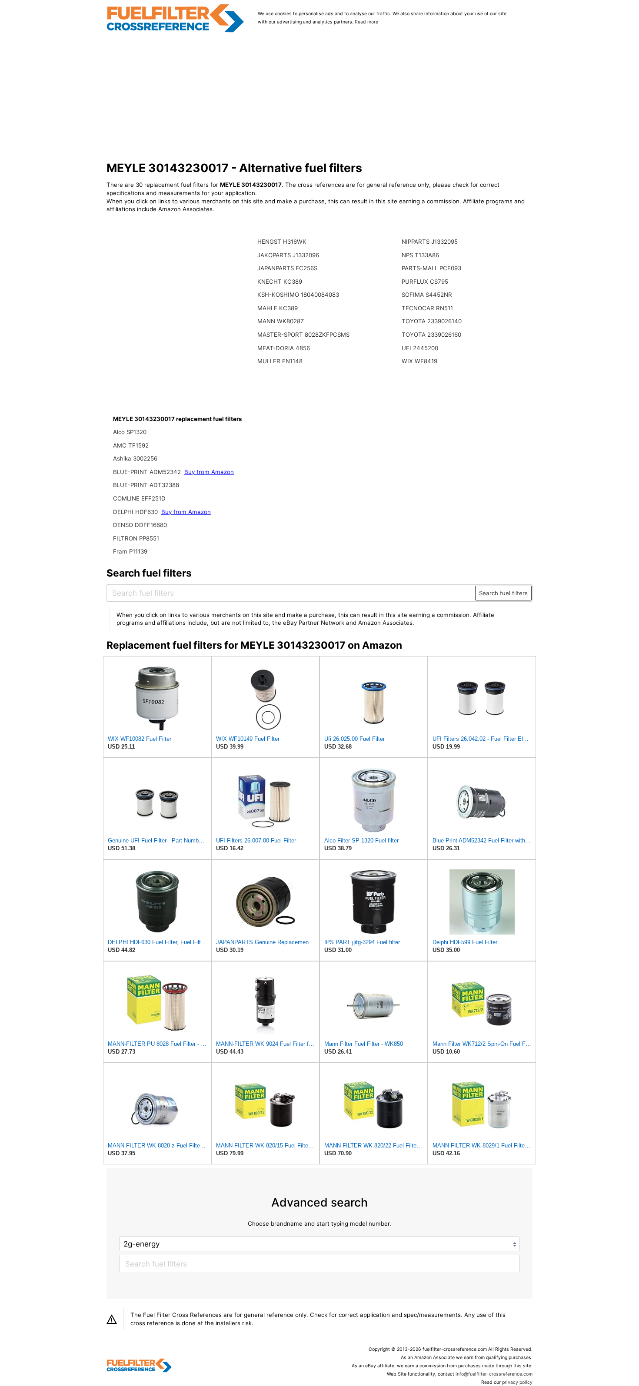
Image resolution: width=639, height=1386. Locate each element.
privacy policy (517, 1382)
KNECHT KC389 (279, 281)
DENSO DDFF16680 (140, 524)
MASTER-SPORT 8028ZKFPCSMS (303, 334)
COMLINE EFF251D (139, 498)
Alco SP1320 (129, 431)
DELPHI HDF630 (136, 511)
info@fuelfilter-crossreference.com (494, 1374)
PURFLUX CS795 (425, 281)
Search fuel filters (503, 593)
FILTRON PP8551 (136, 538)
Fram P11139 (130, 551)
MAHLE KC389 (277, 308)
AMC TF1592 (131, 445)
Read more (366, 22)
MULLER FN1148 (280, 361)
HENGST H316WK (281, 241)
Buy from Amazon (209, 471)
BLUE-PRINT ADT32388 (146, 484)
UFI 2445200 (420, 348)
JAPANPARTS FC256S (287, 268)
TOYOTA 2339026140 (432, 321)
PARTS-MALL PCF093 (431, 268)
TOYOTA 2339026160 (431, 334)
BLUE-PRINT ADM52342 (148, 471)
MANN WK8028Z (280, 321)
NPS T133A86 (420, 255)
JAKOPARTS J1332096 (288, 255)
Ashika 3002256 (135, 458)
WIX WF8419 (419, 361)
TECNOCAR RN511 (427, 308)
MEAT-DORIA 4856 (283, 348)
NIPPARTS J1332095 (430, 241)
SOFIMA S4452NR (427, 294)
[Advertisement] (319, 97)
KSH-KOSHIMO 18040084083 (298, 294)
